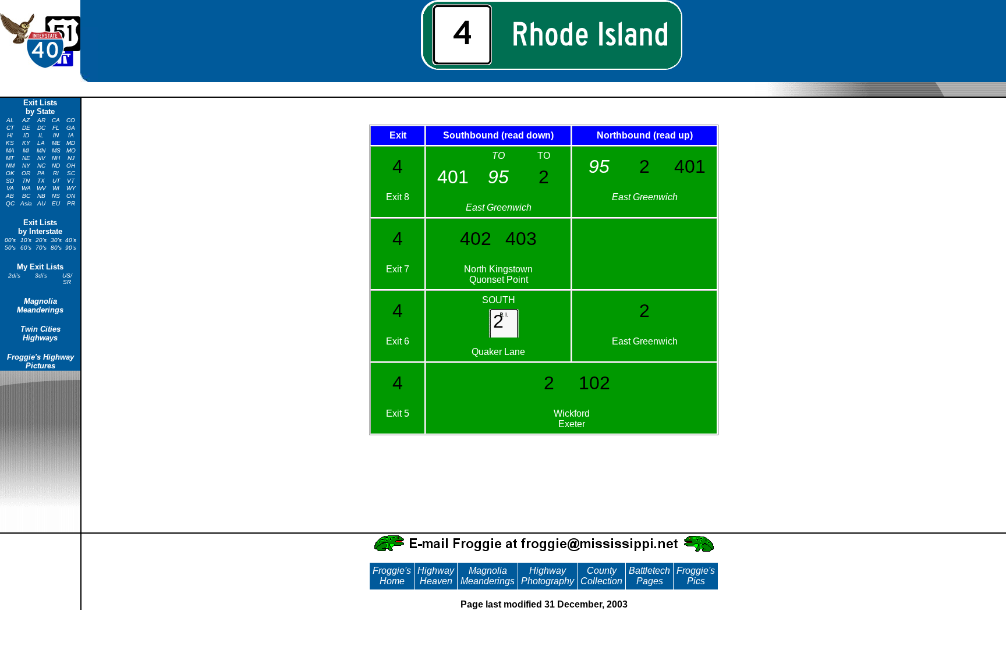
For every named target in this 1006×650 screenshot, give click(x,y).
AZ (26, 120)
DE (26, 128)
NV (41, 158)
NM (10, 165)
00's (10, 240)
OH (70, 165)
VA (10, 188)
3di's (41, 275)
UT (56, 180)
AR (41, 120)
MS (56, 150)
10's (25, 240)
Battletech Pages (649, 576)
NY (26, 165)
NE (26, 158)
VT (71, 180)
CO (70, 120)
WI (55, 188)
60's (25, 247)
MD (70, 143)
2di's (14, 275)
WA (26, 188)
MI (26, 150)
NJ (71, 158)
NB (41, 196)
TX (41, 180)
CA (56, 120)
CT (10, 128)
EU (56, 203)
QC (10, 203)
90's (70, 247)
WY (71, 188)
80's (56, 247)
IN (56, 135)
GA (70, 128)
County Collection (601, 576)
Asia (26, 203)
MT (10, 158)
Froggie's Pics (695, 576)
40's (70, 240)
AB (10, 196)
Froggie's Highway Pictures (40, 361)
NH (56, 158)
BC (26, 196)
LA (41, 143)
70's (41, 247)
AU (41, 203)
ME (56, 143)
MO (71, 150)
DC (41, 128)
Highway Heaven (435, 576)
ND (56, 165)
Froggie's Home (392, 576)
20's (41, 240)
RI (56, 173)
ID (26, 135)
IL (41, 135)
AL (10, 120)
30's (56, 240)
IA (71, 135)
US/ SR (67, 278)
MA (10, 150)
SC (71, 173)
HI (10, 135)
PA (41, 173)
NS (56, 196)
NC (41, 165)
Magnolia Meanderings (40, 305)
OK (10, 173)
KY (26, 143)
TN (26, 180)
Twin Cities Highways (40, 333)
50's (10, 247)
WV (41, 188)
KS (10, 143)
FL (55, 128)
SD (10, 180)
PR (71, 203)
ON (70, 196)
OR (26, 173)
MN (41, 150)
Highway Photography (547, 576)
